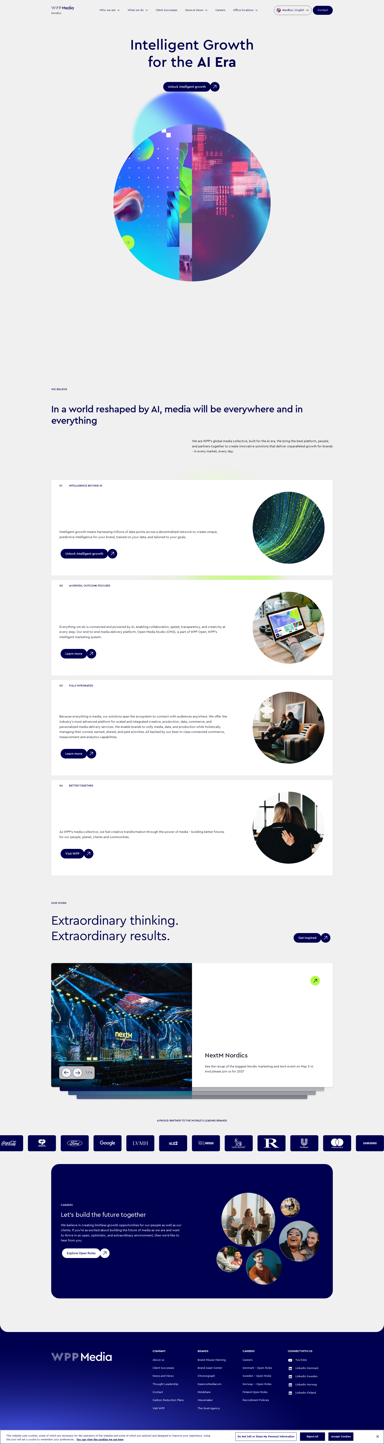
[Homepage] (94, 1356)
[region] (192, 1437)
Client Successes (166, 10)
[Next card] (77, 1072)
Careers (220, 10)
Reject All (312, 1436)
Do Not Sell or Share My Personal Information (266, 1436)
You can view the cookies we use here (99, 1439)
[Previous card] (66, 1072)
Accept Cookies (341, 1436)
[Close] (377, 1436)
